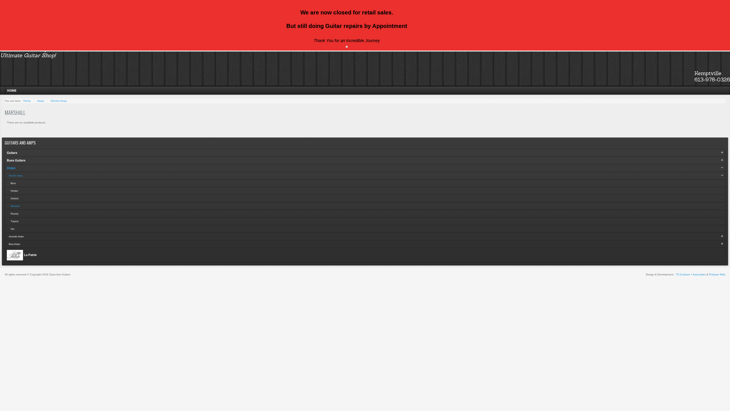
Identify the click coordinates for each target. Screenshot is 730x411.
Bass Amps (14, 244)
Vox (12, 229)
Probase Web (717, 274)
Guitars (12, 152)
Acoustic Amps (16, 236)
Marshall (15, 206)
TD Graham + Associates (691, 274)
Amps (11, 168)
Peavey (14, 213)
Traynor (15, 221)
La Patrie (30, 254)
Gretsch (15, 198)
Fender (14, 191)
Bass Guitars (16, 160)
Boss (13, 183)
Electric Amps (16, 175)
